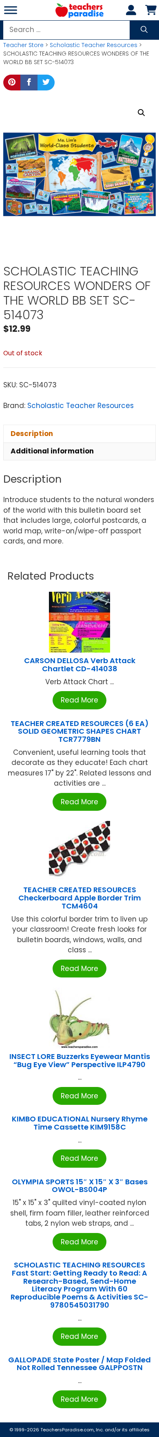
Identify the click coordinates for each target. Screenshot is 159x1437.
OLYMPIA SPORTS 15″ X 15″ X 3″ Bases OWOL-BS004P (80, 1186)
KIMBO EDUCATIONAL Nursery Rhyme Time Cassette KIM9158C (80, 1123)
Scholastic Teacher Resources (93, 45)
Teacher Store (23, 45)
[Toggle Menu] (10, 10)
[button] (141, 112)
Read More (79, 700)
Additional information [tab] (52, 451)
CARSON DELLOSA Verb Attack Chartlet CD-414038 (79, 664)
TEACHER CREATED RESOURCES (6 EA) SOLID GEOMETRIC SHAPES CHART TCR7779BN (80, 731)
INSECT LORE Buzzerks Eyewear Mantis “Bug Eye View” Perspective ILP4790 (79, 1060)
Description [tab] (32, 433)
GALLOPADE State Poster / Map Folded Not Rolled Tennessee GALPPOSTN (79, 1364)
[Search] (144, 30)
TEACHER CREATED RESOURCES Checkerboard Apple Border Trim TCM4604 (79, 898)
